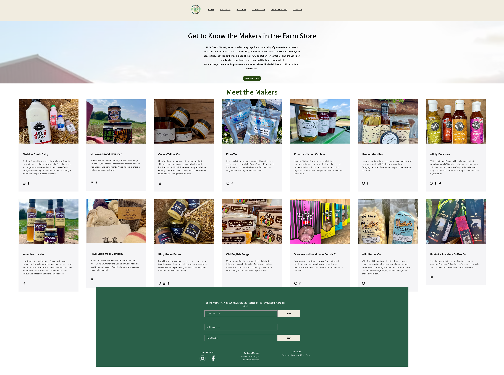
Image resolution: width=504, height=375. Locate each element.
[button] (225, 9)
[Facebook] (28, 183)
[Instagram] (24, 183)
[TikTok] (160, 283)
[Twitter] (439, 183)
